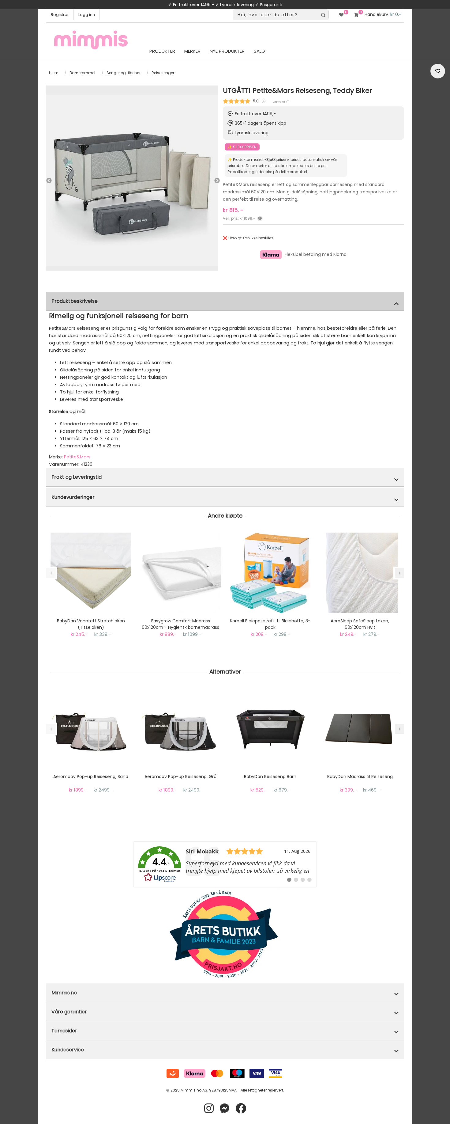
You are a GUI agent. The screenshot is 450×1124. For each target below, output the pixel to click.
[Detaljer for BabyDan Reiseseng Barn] (270, 728)
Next (211, 181)
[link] (225, 864)
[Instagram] (209, 1108)
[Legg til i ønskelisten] (437, 71)
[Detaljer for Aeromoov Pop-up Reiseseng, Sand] (91, 728)
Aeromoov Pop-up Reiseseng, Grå (180, 776)
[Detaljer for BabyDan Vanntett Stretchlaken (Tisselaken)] (91, 573)
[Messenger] (224, 1108)
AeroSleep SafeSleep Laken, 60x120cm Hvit (360, 624)
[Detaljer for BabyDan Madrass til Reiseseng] (360, 728)
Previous (49, 180)
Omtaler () (281, 102)
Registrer (60, 14)
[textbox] (275, 14)
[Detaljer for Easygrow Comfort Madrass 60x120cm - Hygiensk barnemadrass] (180, 573)
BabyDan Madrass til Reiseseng (360, 776)
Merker (192, 51)
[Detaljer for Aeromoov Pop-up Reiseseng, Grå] (180, 728)
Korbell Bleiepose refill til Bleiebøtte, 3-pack (270, 624)
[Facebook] (240, 1108)
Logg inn (86, 14)
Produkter (162, 51)
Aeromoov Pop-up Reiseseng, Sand (90, 776)
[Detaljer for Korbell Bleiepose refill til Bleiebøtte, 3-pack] (270, 573)
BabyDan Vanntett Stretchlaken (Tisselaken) (91, 624)
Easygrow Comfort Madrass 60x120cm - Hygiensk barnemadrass (180, 624)
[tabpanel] (132, 180)
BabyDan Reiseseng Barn (270, 776)
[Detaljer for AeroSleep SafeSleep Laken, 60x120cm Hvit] (360, 573)
